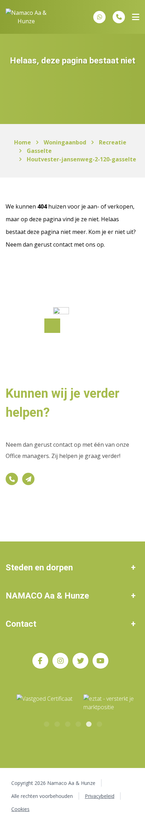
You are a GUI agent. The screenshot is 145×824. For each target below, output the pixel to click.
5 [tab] (88, 723)
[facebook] (40, 661)
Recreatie (112, 142)
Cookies (20, 809)
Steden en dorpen (39, 567)
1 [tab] (46, 723)
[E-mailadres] (28, 479)
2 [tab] (56, 723)
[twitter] (80, 661)
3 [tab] (67, 723)
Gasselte (39, 151)
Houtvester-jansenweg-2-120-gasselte (81, 159)
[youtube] (100, 661)
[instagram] (60, 661)
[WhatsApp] (99, 17)
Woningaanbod (65, 142)
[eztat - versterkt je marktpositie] (109, 703)
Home (22, 142)
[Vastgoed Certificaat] (53, 703)
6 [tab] (98, 723)
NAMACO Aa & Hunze (47, 596)
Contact (21, 624)
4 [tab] (77, 723)
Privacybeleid (99, 796)
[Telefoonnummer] (119, 17)
